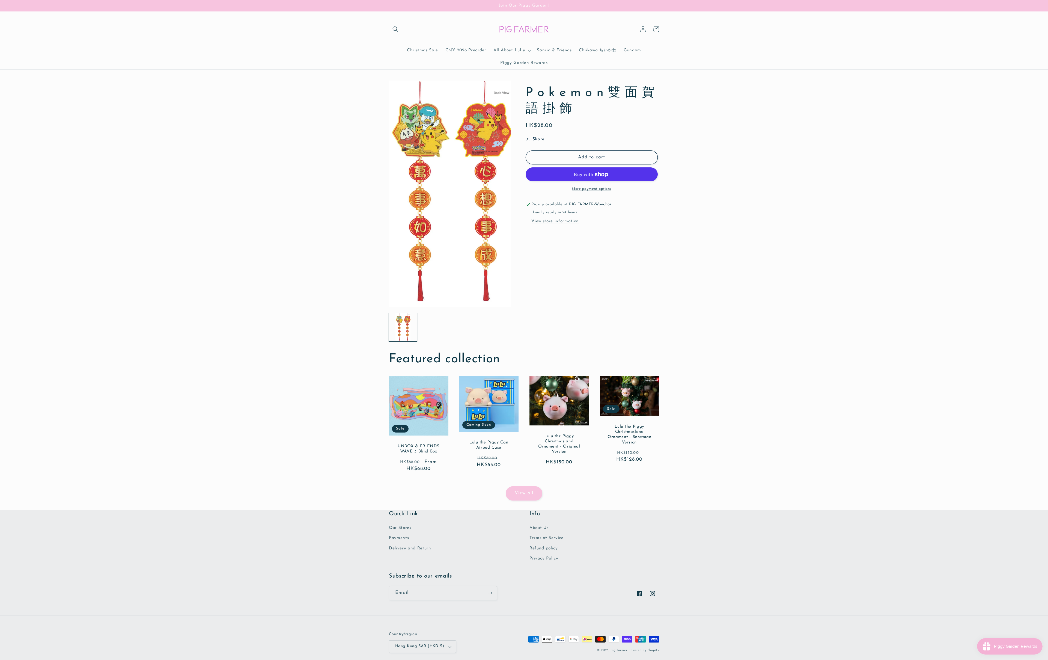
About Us (538, 528)
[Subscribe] (490, 593)
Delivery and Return (410, 548)
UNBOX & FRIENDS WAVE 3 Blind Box (418, 449)
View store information (555, 221)
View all (524, 493)
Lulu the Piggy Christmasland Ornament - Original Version (559, 444)
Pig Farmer (619, 650)
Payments (399, 538)
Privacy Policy (543, 558)
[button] (395, 29)
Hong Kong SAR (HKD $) (419, 646)
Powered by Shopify (644, 650)
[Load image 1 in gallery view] (403, 327)
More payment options (591, 189)
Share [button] (538, 139)
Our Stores (400, 528)
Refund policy (543, 548)
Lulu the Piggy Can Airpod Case (488, 445)
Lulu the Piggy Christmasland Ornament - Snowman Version (629, 435)
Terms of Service (546, 538)
